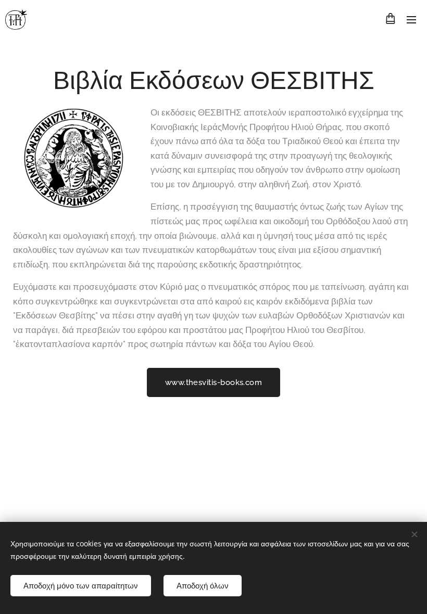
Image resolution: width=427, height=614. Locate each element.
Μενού (411, 19)
